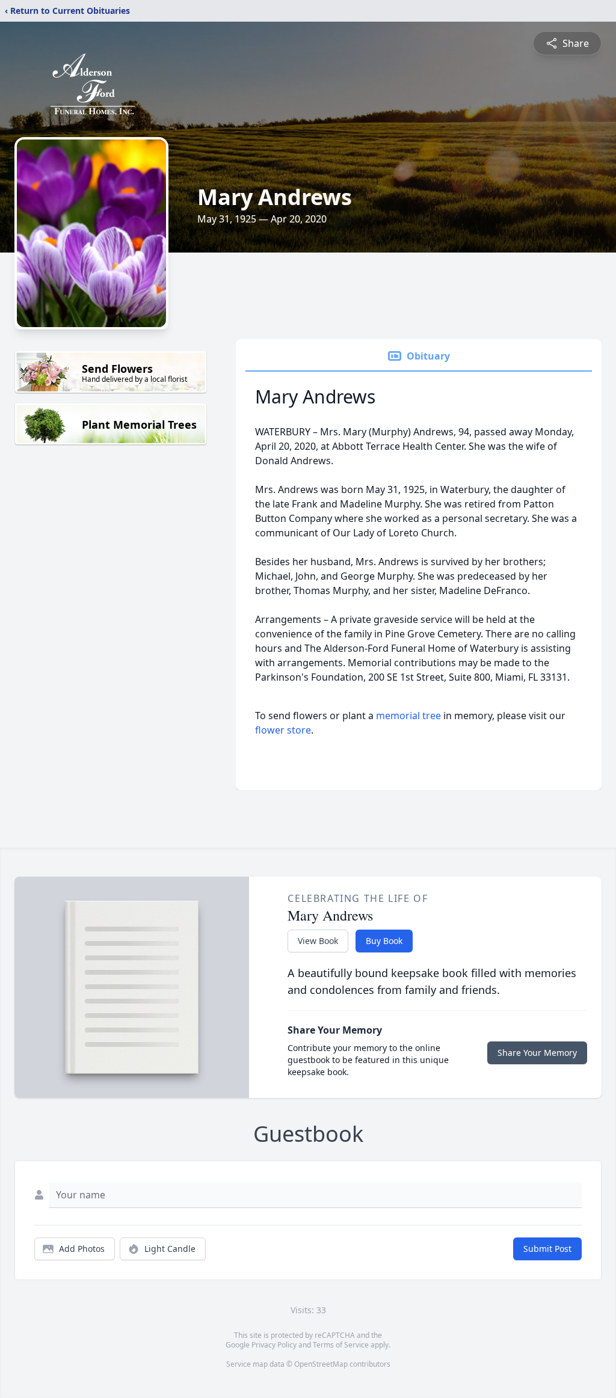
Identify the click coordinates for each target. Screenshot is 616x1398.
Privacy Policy (274, 1345)
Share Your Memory (537, 1052)
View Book (318, 940)
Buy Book (384, 940)
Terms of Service (341, 1345)
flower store (283, 730)
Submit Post (547, 1248)
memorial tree (408, 715)
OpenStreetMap (321, 1364)
